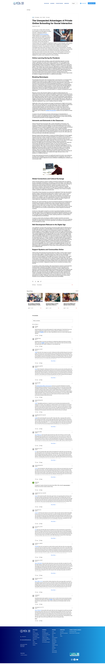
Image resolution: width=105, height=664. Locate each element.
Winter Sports (54, 642)
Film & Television (54, 637)
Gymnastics (54, 639)
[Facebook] (74, 660)
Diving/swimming (55, 645)
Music (53, 636)
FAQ (60, 634)
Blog (33, 640)
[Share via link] (40, 281)
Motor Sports (54, 640)
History (34, 631)
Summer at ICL (44, 636)
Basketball (53, 648)
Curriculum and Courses (46, 634)
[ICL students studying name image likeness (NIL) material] (35, 297)
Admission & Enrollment (64, 633)
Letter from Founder (36, 637)
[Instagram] (72, 660)
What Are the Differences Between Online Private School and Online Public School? (70, 304)
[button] (46, 3)
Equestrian (54, 633)
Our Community (35, 633)
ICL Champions (35, 636)
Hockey (53, 646)
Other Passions (54, 652)
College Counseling (45, 637)
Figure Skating (54, 651)
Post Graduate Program (46, 642)
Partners (34, 645)
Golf (52, 634)
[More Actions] (72, 327)
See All (77, 290)
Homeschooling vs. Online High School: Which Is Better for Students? (52, 304)
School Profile (44, 640)
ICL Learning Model (45, 633)
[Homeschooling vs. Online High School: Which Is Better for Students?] (52, 297)
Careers (34, 642)
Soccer (53, 649)
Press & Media (35, 643)
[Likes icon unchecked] (35, 335)
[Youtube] (77, 660)
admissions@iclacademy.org (26, 639)
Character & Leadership (46, 639)
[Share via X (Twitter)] (35, 281)
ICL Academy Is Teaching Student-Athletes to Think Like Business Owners (34, 304)
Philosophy (44, 631)
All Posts (28, 9)
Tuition (61, 636)
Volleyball (53, 643)
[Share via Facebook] (32, 281)
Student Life (35, 639)
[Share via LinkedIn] (38, 281)
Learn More (62, 631)
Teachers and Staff (36, 634)
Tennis (53, 631)
